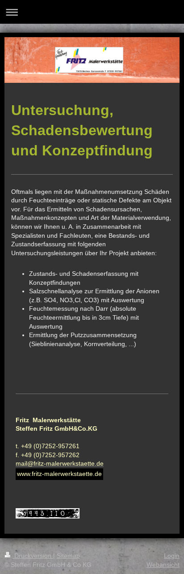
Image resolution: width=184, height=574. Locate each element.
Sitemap (68, 555)
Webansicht (163, 564)
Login (172, 555)
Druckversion (33, 555)
